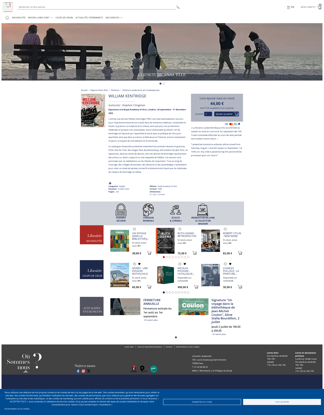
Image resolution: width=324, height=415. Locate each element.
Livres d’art (129, 347)
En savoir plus (151, 320)
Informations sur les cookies (187, 347)
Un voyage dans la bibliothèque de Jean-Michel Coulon (141, 240)
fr (288, 7)
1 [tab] (164, 257)
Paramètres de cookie (202, 402)
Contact (169, 347)
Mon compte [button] (308, 7)
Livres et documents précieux (149, 347)
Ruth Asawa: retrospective (187, 234)
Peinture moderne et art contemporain (141, 90)
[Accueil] (9, 7)
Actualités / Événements (89, 17)
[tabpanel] (130, 241)
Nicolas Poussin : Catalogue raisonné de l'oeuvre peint (186, 275)
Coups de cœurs (64, 17)
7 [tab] (182, 257)
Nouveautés (19, 17)
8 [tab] (185, 257)
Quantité (199, 114)
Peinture (115, 90)
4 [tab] (173, 257)
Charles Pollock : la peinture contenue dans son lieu (232, 273)
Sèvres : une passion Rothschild (140, 270)
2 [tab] (167, 257)
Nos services (112, 17)
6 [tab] (179, 257)
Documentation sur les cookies (17, 409)
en (292, 7)
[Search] (177, 7)
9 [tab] (188, 257)
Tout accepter (282, 402)
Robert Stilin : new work (232, 234)
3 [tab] (170, 257)
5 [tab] (176, 257)
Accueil (84, 90)
